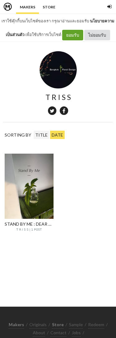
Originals (38, 324)
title (41, 134)
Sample (76, 324)
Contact (58, 332)
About (39, 332)
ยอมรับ (72, 35)
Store (49, 7)
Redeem (96, 324)
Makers (27, 7)
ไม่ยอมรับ (97, 35)
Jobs (76, 332)
